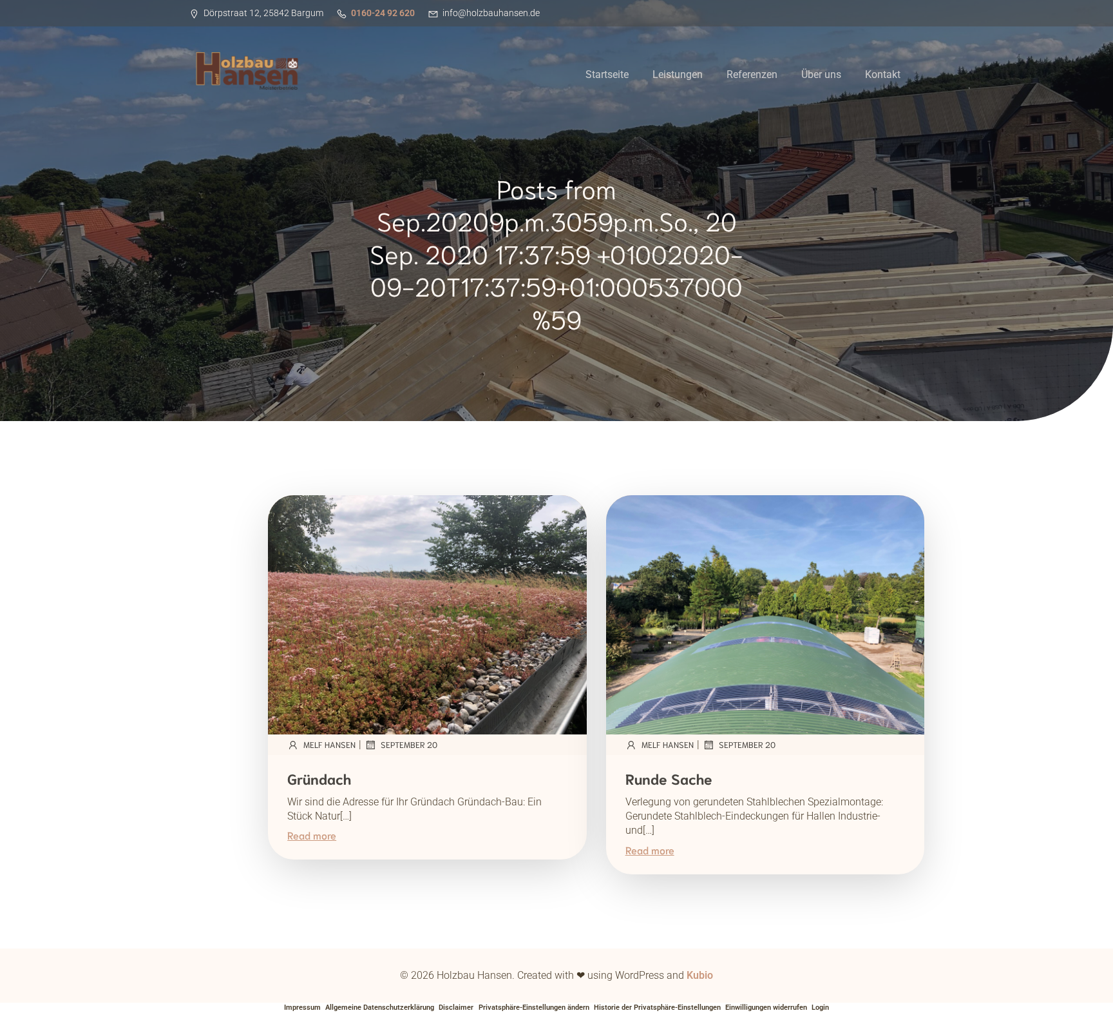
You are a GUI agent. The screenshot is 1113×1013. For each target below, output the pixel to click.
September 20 (409, 744)
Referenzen (752, 74)
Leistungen (677, 74)
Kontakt (882, 74)
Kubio (700, 975)
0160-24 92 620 (383, 13)
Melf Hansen (329, 744)
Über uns (821, 74)
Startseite (607, 74)
